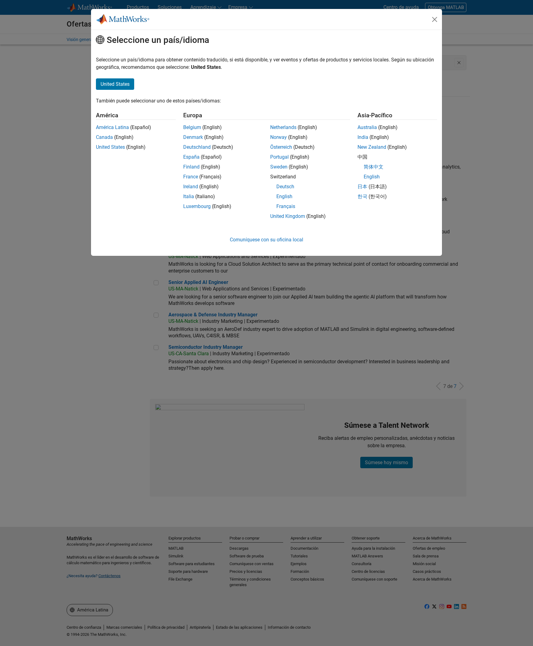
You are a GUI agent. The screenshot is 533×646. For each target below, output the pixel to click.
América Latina (112, 127)
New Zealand (371, 147)
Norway (278, 137)
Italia (188, 196)
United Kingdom (287, 216)
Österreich (281, 147)
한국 (362, 196)
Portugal (279, 157)
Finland (191, 167)
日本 (362, 187)
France (190, 177)
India (362, 137)
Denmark (193, 137)
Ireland (190, 187)
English (284, 196)
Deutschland (197, 147)
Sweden (278, 167)
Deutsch (285, 187)
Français (285, 206)
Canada (104, 137)
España (191, 157)
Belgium (192, 127)
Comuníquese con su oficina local (266, 240)
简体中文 (373, 167)
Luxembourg (197, 206)
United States (110, 147)
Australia (367, 127)
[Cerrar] (435, 19)
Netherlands (283, 127)
